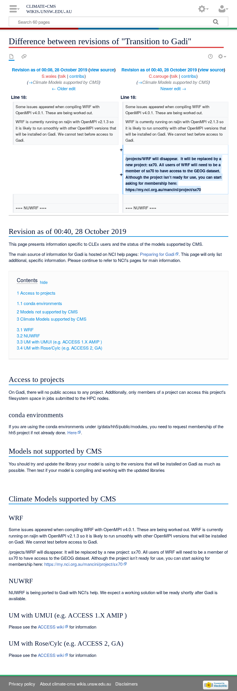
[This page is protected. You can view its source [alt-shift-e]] (200, 56)
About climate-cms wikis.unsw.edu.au (75, 684)
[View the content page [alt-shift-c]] (11, 56)
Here (72, 432)
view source (102, 69)
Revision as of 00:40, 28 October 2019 (159, 69)
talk (62, 76)
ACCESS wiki (51, 627)
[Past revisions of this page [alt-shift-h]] (210, 56)
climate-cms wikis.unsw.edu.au (49, 8)
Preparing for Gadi (157, 254)
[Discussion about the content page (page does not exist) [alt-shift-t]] (24, 56)
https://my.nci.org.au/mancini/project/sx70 (83, 564)
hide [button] (44, 282)
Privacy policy (22, 684)
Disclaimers (126, 684)
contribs (76, 76)
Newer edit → (173, 88)
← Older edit (63, 88)
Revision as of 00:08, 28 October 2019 (49, 69)
